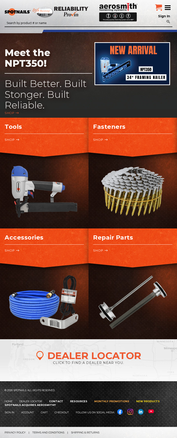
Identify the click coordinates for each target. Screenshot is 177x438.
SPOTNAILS (35, 12)
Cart (44, 412)
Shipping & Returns (85, 432)
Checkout (62, 412)
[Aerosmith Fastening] (118, 10)
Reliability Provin (72, 11)
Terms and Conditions (48, 432)
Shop (9, 113)
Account (27, 412)
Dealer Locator (30, 401)
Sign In (164, 16)
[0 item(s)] (158, 6)
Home (8, 401)
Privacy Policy (15, 432)
